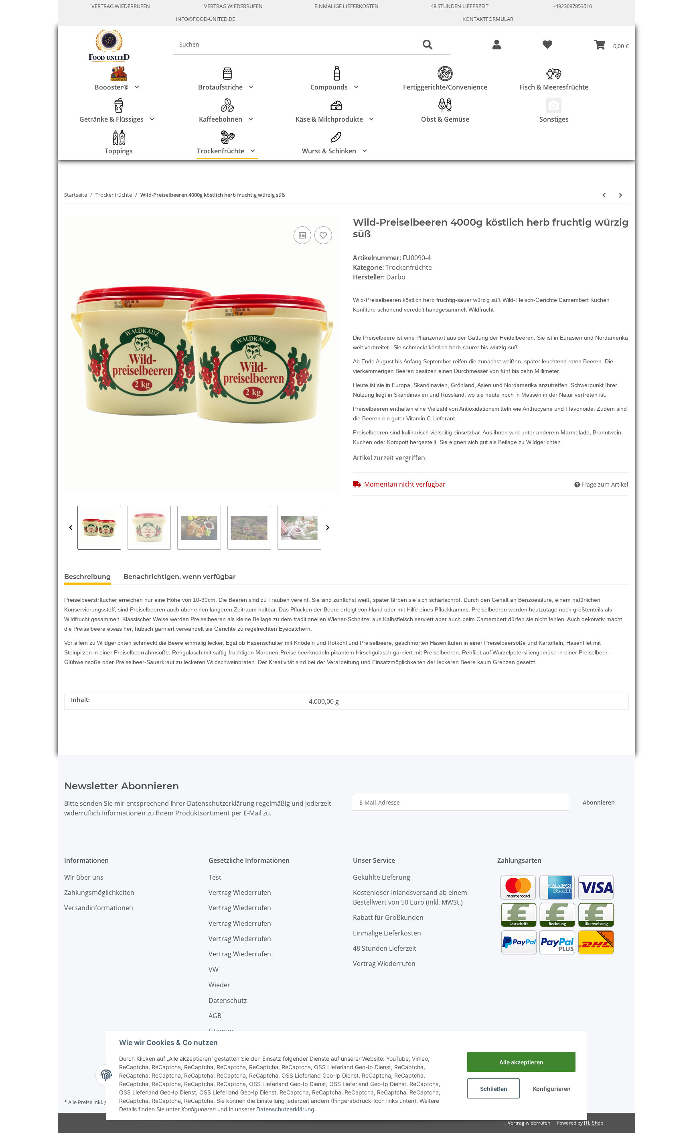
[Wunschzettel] (547, 45)
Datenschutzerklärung (285, 1109)
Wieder (219, 984)
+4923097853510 (572, 6)
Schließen (493, 1088)
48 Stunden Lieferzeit (459, 6)
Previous (70, 528)
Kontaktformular (487, 18)
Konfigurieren (552, 1088)
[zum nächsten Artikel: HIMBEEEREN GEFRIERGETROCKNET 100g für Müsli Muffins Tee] (620, 195)
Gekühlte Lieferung (381, 877)
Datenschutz (228, 1000)
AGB (215, 1015)
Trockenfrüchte (408, 267)
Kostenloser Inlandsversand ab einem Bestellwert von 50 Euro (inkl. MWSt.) (410, 897)
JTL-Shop (593, 1122)
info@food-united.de (205, 18)
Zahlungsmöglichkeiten (99, 892)
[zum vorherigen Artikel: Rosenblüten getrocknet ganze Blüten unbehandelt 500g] (604, 195)
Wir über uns (83, 877)
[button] (496, 45)
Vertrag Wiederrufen (120, 6)
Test (215, 877)
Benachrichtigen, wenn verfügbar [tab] (180, 577)
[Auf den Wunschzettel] (323, 235)
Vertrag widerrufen (529, 1122)
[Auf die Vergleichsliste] (302, 235)
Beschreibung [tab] (87, 577)
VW (214, 969)
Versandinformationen (98, 907)
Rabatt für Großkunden (388, 917)
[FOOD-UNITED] (106, 46)
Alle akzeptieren (521, 1062)
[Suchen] (427, 45)
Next (327, 528)
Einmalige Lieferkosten (346, 6)
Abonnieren (599, 802)
